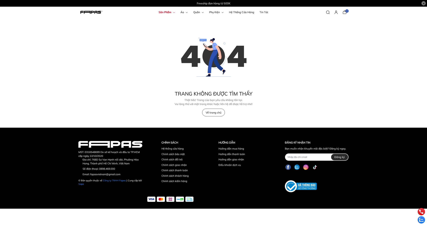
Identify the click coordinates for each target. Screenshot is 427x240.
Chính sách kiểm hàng (174, 181)
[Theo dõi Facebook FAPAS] (288, 167)
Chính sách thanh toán (174, 170)
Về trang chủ (213, 112)
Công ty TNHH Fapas (114, 180)
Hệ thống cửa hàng (172, 148)
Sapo (81, 184)
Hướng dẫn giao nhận (231, 159)
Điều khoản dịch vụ (230, 164)
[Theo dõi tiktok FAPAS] (314, 167)
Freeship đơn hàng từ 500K (213, 3)
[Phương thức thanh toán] (170, 199)
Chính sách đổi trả (171, 159)
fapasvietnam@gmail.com (105, 174)
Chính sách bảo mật (173, 154)
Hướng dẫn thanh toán (232, 154)
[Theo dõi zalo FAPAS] (297, 167)
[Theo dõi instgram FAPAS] (306, 167)
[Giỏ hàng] (344, 11)
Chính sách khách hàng (175, 175)
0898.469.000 (107, 168)
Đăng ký (339, 157)
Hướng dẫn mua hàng (231, 148)
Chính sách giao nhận (174, 164)
